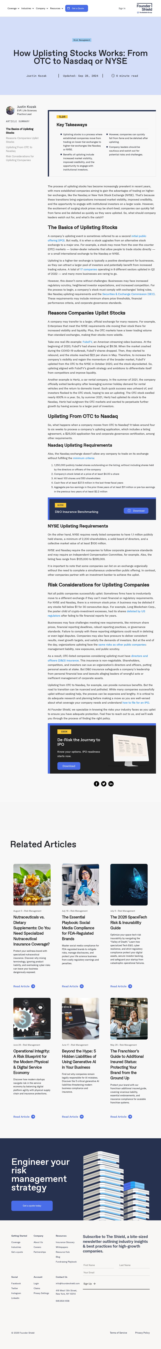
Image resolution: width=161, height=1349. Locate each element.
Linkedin (15, 1298)
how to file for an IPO (135, 702)
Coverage (12, 8)
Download (69, 766)
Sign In (122, 8)
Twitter (14, 1288)
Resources (55, 8)
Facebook (16, 1283)
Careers (37, 1247)
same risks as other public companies (122, 644)
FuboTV (87, 342)
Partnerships (40, 1252)
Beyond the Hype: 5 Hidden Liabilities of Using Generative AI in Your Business (79, 1059)
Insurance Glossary (65, 1242)
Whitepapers (62, 1247)
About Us (38, 1242)
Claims (37, 1288)
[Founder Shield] (144, 8)
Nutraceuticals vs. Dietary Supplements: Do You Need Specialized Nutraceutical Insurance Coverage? (31, 930)
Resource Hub (63, 1252)
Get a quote (17, 1252)
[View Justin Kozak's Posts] (11, 110)
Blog (58, 1256)
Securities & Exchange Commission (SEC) (128, 294)
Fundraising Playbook (66, 1261)
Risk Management (82, 40)
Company (41, 8)
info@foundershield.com (68, 1283)
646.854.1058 (62, 1300)
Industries (26, 8)
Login (36, 1283)
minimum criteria (83, 458)
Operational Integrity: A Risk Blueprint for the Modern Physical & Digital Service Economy (31, 1061)
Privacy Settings (41, 1293)
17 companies (88, 269)
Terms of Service (118, 1332)
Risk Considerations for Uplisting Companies (20, 158)
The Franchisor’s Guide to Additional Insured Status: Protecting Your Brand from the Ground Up (127, 1064)
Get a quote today (32, 1205)
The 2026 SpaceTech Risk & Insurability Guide (128, 922)
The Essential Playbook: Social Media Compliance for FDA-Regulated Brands (78, 927)
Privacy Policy (142, 1332)
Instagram (16, 1293)
